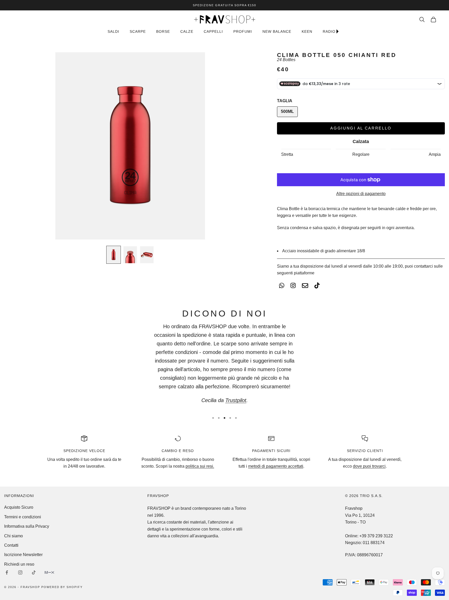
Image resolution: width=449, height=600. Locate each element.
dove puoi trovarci (369, 466)
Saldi (113, 31)
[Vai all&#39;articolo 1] (113, 255)
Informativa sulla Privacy (26, 526)
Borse (163, 31)
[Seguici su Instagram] (20, 572)
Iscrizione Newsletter (23, 554)
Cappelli (213, 31)
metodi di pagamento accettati (275, 466)
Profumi (242, 31)
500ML (287, 111)
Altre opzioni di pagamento (361, 193)
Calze (186, 31)
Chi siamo (13, 536)
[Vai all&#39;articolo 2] (130, 255)
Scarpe (138, 31)
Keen (307, 31)
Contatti (11, 545)
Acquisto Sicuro (18, 507)
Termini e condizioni (22, 517)
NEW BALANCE (276, 31)
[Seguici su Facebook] (6, 572)
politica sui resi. (200, 466)
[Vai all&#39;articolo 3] (147, 255)
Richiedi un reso (19, 564)
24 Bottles (286, 59)
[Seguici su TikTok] (33, 572)
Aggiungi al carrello (360, 128)
